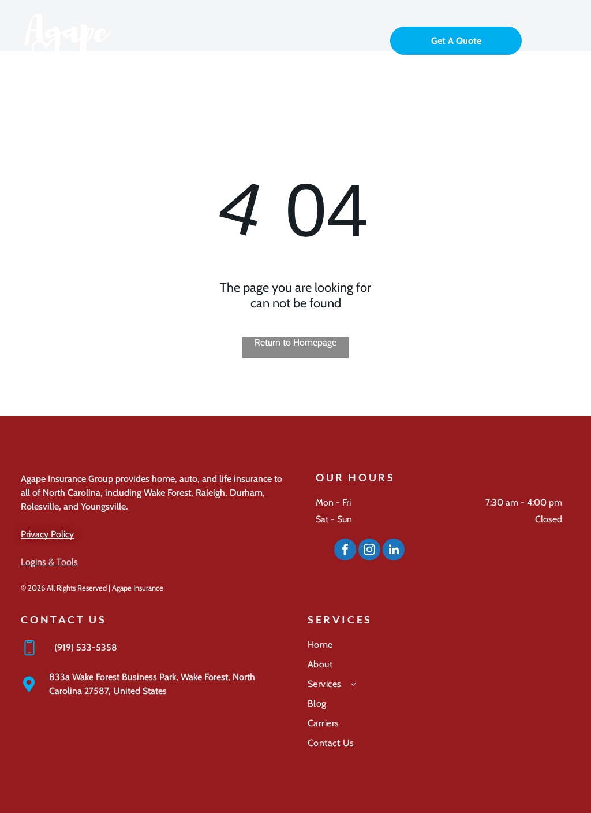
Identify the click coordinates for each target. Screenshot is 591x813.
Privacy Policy (47, 534)
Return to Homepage (295, 342)
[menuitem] (439, 649)
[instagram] (369, 551)
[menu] (566, 39)
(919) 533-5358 (85, 647)
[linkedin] (394, 551)
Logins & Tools (49, 561)
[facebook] (345, 551)
